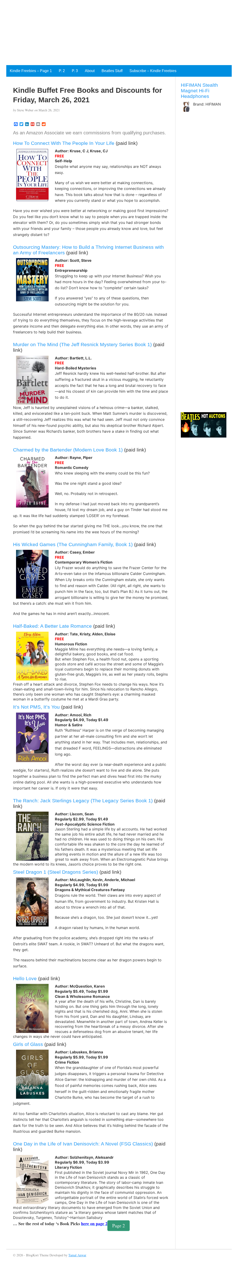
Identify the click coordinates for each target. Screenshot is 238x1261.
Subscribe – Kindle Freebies (152, 71)
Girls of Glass (28, 1044)
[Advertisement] (119, 32)
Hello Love (25, 978)
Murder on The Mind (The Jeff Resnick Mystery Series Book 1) (82, 344)
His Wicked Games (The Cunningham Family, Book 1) (73, 544)
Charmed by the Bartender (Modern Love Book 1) (68, 449)
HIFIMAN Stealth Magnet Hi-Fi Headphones (199, 90)
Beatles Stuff (112, 71)
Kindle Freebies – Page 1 (31, 71)
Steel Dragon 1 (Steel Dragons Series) (55, 872)
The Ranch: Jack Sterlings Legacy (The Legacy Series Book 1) (83, 800)
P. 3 (75, 71)
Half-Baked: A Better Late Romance (52, 626)
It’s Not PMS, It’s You (36, 707)
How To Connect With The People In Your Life (63, 143)
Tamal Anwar (77, 1255)
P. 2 (62, 71)
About (90, 71)
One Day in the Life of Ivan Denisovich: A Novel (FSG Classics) (83, 1143)
